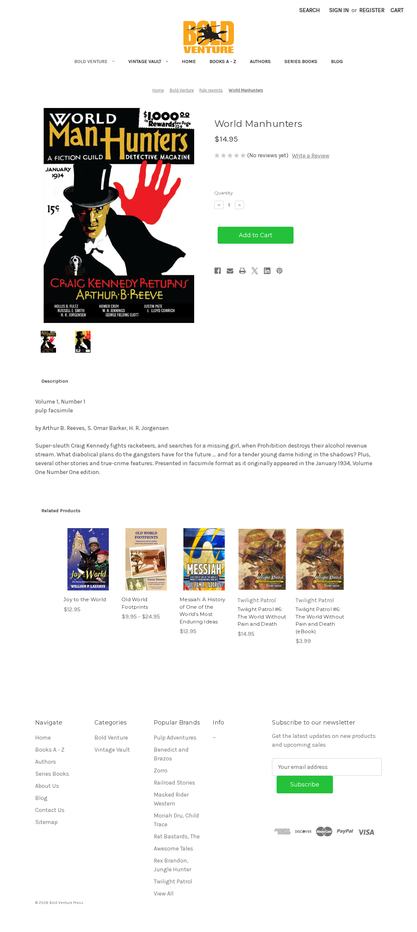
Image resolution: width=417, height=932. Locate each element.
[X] (255, 271)
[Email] (230, 271)
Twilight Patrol (173, 881)
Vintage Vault (144, 61)
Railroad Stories (174, 782)
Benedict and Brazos (171, 754)
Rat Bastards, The (177, 836)
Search (309, 10)
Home (189, 61)
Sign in (339, 10)
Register (371, 10)
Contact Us (50, 810)
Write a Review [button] (310, 155)
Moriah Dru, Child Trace (176, 820)
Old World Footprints (135, 603)
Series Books (300, 61)
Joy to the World (85, 599)
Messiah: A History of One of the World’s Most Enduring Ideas (202, 610)
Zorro (160, 770)
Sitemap (46, 822)
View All (164, 893)
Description (54, 381)
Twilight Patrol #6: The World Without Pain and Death (261, 616)
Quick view (87, 552)
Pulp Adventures (175, 737)
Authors (260, 61)
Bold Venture (91, 61)
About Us (47, 785)
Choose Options (146, 566)
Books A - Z (222, 61)
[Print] (242, 271)
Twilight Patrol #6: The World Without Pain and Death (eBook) (319, 620)
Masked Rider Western (171, 799)
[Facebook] (217, 271)
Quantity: (224, 192)
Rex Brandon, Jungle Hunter (172, 865)
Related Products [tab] (60, 510)
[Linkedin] (267, 271)
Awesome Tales (173, 848)
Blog (337, 61)
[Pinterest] (279, 271)
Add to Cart (88, 566)
